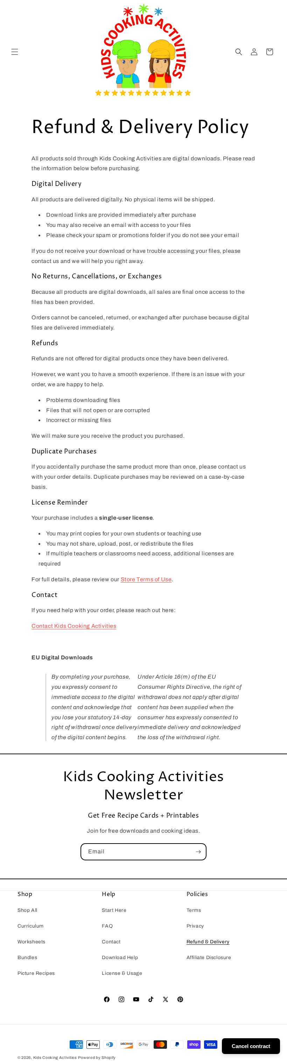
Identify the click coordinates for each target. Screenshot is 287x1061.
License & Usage (122, 973)
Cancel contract (251, 1046)
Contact (111, 941)
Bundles (27, 957)
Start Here (114, 910)
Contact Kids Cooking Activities (74, 626)
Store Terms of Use (146, 579)
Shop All (27, 910)
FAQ (107, 926)
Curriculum (31, 926)
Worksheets (32, 941)
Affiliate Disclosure (209, 957)
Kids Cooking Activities (55, 1057)
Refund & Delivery (208, 941)
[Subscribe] (198, 851)
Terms (194, 910)
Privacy (195, 926)
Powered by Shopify (97, 1057)
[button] (14, 52)
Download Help (120, 957)
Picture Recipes (36, 973)
